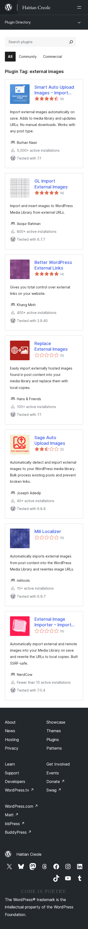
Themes (53, 730)
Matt (12, 814)
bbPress (15, 823)
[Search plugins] (71, 42)
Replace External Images (51, 346)
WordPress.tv (19, 790)
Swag (53, 790)
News (10, 730)
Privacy (11, 748)
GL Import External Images (51, 183)
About (10, 722)
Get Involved (58, 764)
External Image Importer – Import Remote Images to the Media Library (53, 622)
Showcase (55, 722)
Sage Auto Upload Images (49, 440)
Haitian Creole (29, 854)
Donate (55, 781)
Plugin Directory (18, 22)
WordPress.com (21, 806)
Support (12, 772)
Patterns (54, 748)
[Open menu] (80, 7)
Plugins (52, 739)
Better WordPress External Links (53, 265)
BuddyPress (18, 832)
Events (52, 772)
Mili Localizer (47, 531)
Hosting (12, 739)
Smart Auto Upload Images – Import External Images (54, 90)
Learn (10, 764)
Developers (15, 781)
